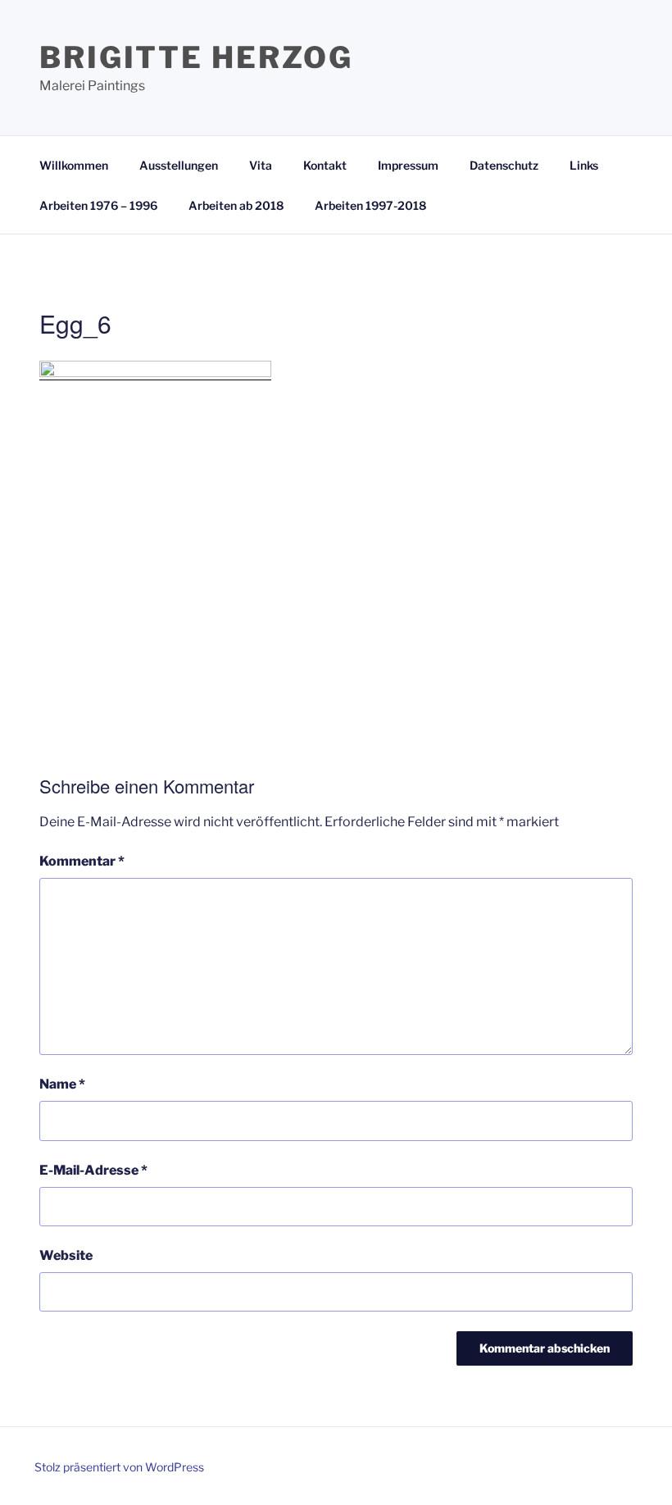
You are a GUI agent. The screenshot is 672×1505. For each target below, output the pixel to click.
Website (66, 1255)
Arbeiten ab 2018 (236, 205)
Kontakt (325, 165)
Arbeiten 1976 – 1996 (98, 205)
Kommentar (82, 861)
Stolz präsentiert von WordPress (119, 1467)
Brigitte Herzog (196, 57)
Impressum (408, 165)
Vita (260, 165)
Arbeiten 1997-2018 (370, 205)
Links (584, 165)
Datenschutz (504, 165)
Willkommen (73, 165)
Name (62, 1084)
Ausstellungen (178, 165)
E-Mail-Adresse (93, 1170)
